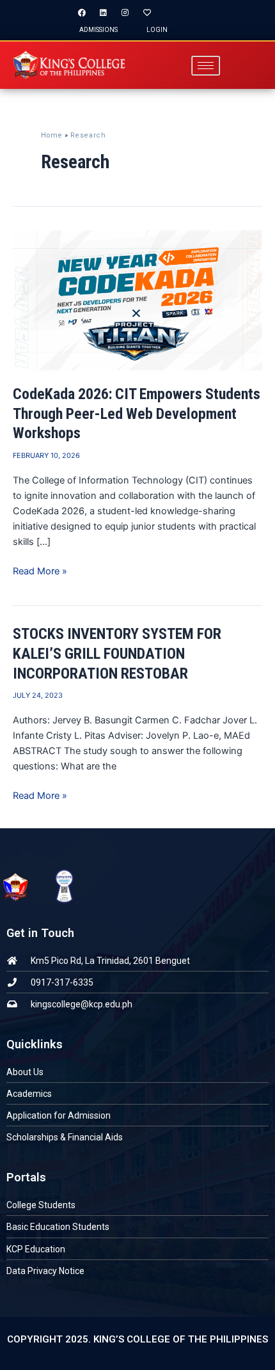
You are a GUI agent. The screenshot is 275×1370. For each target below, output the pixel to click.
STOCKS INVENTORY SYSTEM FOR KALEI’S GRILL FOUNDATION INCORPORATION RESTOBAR (117, 653)
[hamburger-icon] (205, 65)
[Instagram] (125, 12)
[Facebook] (81, 12)
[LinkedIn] (103, 12)
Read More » (40, 570)
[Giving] (147, 12)
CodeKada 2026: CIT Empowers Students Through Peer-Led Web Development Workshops (136, 414)
